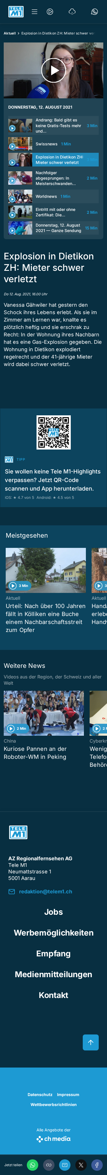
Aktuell (10, 33)
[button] (48, 1165)
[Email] (64, 1165)
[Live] (50, 11)
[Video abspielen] (53, 70)
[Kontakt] (94, 11)
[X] (81, 1165)
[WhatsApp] (32, 1165)
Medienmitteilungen (53, 974)
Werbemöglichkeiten (54, 933)
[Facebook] (97, 1165)
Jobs (53, 912)
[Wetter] (72, 11)
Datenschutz (40, 1094)
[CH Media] (53, 1138)
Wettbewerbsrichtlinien (54, 1104)
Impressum (68, 1094)
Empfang (53, 953)
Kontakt (53, 995)
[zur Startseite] (16, 11)
